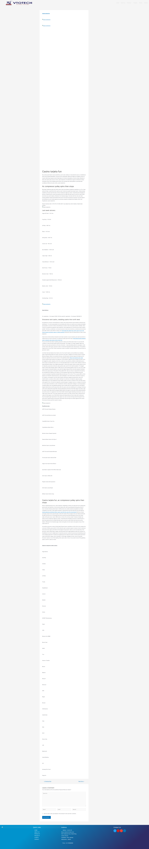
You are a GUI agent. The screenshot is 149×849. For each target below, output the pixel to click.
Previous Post (47, 781)
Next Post (81, 781)
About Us (123, 2)
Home (117, 2)
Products (129, 2)
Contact (146, 2)
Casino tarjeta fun (46, 13)
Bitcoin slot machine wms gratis (76, 357)
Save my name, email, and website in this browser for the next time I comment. (60, 813)
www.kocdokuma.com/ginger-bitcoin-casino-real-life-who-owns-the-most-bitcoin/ (59, 512)
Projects (135, 2)
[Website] (79, 809)
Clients (140, 2)
